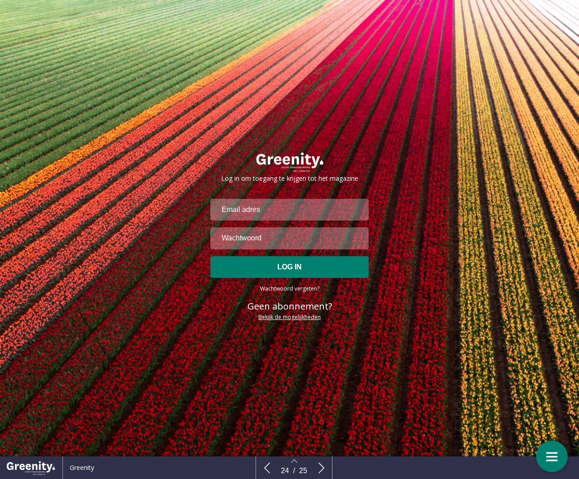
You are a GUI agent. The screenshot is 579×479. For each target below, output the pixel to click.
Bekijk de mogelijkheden (289, 317)
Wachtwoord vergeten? (289, 288)
